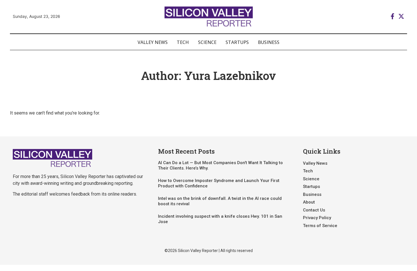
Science (207, 42)
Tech (183, 42)
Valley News (153, 42)
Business (268, 42)
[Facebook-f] (392, 16)
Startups (237, 42)
